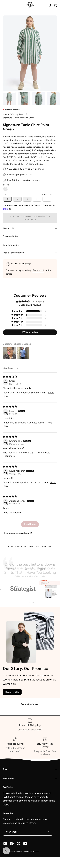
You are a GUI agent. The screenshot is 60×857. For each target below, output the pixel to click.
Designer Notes (10, 236)
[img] (10, 376)
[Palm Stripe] (5, 189)
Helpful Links (8, 779)
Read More (12, 691)
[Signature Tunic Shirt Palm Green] (9, 98)
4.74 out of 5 (37, 301)
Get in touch (38, 270)
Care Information (11, 245)
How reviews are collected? (17, 533)
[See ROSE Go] (30, 5)
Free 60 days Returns (13, 252)
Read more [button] (9, 456)
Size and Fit (8, 228)
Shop (5, 769)
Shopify (36, 851)
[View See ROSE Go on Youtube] (25, 843)
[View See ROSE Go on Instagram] (5, 843)
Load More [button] (30, 524)
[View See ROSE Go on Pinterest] (18, 843)
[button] (49, 5)
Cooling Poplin (18, 114)
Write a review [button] (30, 332)
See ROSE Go (16, 851)
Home (6, 114)
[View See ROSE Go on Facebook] (12, 843)
